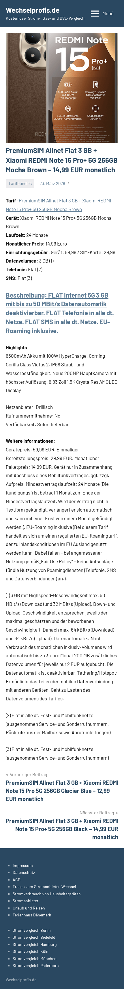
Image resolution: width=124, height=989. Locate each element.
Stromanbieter (25, 900)
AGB (16, 879)
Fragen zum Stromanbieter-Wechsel (44, 886)
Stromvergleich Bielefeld (34, 937)
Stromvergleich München (35, 958)
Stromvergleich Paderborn (36, 965)
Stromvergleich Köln (30, 951)
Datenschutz (24, 872)
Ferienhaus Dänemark (32, 914)
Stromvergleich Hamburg (35, 944)
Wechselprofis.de (32, 10)
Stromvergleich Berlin (32, 930)
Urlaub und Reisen (29, 907)
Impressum (23, 865)
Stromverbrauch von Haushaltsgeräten (47, 893)
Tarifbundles (20, 183)
